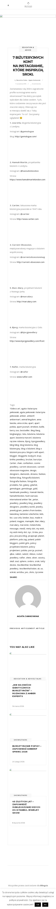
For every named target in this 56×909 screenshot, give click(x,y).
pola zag (23, 539)
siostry (41, 557)
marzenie (24, 525)
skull (12, 561)
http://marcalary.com (26, 301)
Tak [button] (37, 904)
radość (25, 554)
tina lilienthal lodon (27, 568)
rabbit (18, 554)
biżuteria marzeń (24, 437)
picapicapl (32, 535)
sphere (23, 561)
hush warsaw (31, 495)
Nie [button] (45, 904)
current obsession (27, 466)
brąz (39, 455)
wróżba (20, 572)
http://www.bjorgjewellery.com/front (27, 341)
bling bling (14, 445)
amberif (30, 415)
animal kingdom (28, 419)
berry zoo (14, 430)
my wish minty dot (18, 532)
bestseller (25, 430)
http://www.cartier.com (28, 219)
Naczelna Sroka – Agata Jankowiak (28, 80)
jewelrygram (16, 510)
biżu (24, 434)
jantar (35, 499)
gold (35, 488)
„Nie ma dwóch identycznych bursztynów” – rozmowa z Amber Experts (24, 690)
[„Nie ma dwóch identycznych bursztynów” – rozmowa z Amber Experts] (28, 665)
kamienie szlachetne (29, 514)
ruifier (22, 557)
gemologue (15, 488)
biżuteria (31, 434)
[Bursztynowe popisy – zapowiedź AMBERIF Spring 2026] (28, 727)
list (11, 517)
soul (17, 561)
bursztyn (37, 459)
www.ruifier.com (24, 376)
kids (41, 514)
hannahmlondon (17, 495)
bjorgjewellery (38, 441)
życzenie (39, 572)
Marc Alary (40, 521)
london (26, 517)
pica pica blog (21, 535)
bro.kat (29, 459)
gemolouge (26, 488)
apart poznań (23, 426)
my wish (40, 528)
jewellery (14, 503)
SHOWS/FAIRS (20, 740)
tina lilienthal (22, 564)
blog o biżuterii (28, 448)
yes (26, 572)
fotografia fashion (18, 481)
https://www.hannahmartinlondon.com (27, 179)
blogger (13, 455)
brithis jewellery (17, 459)
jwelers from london (32, 510)
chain (19, 463)
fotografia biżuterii (30, 477)
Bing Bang (35, 430)
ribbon (32, 554)
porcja (31, 550)
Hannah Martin (36, 492)
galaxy (26, 485)
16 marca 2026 (18, 706)
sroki (37, 561)
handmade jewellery (19, 492)
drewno (34, 474)
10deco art (15, 408)
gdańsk (33, 485)
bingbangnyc (15, 434)
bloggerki (22, 455)
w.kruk (13, 572)
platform (14, 539)
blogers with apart (35, 452)
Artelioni (34, 426)
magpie (20, 521)
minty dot (30, 528)
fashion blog (15, 477)
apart (30, 423)
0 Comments (36, 84)
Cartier (13, 463)
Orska (35, 532)
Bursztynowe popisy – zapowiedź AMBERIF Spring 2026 (26, 749)
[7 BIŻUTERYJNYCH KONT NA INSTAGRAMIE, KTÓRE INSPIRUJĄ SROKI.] (28, 598)
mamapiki (29, 521)
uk (39, 568)
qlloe (12, 554)
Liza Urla (18, 517)
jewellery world (27, 506)
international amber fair (21, 499)
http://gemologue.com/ (26, 136)
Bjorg (27, 441)
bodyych (32, 455)
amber (23, 415)
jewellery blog (26, 503)
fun (20, 485)
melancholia (35, 525)
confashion (28, 463)
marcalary (14, 525)
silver (34, 557)
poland (31, 539)
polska (24, 550)
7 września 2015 (20, 84)
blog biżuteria (26, 445)
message (14, 528)
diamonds (24, 474)
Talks (38, 679)
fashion (42, 474)
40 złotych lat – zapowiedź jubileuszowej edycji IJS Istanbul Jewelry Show (26, 807)
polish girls (24, 543)
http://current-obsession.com (30, 262)
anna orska (22, 423)
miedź (22, 528)
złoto (31, 572)
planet (41, 535)
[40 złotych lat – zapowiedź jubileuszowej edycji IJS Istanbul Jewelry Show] (28, 782)
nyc (29, 532)
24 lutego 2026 (18, 762)
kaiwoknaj (14, 514)
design (33, 470)
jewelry (39, 506)
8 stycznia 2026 (18, 823)
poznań (38, 550)
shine (28, 557)
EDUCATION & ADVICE (24, 679)
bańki (41, 426)
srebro (30, 561)
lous (32, 517)
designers (14, 474)
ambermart (15, 419)
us (42, 568)
